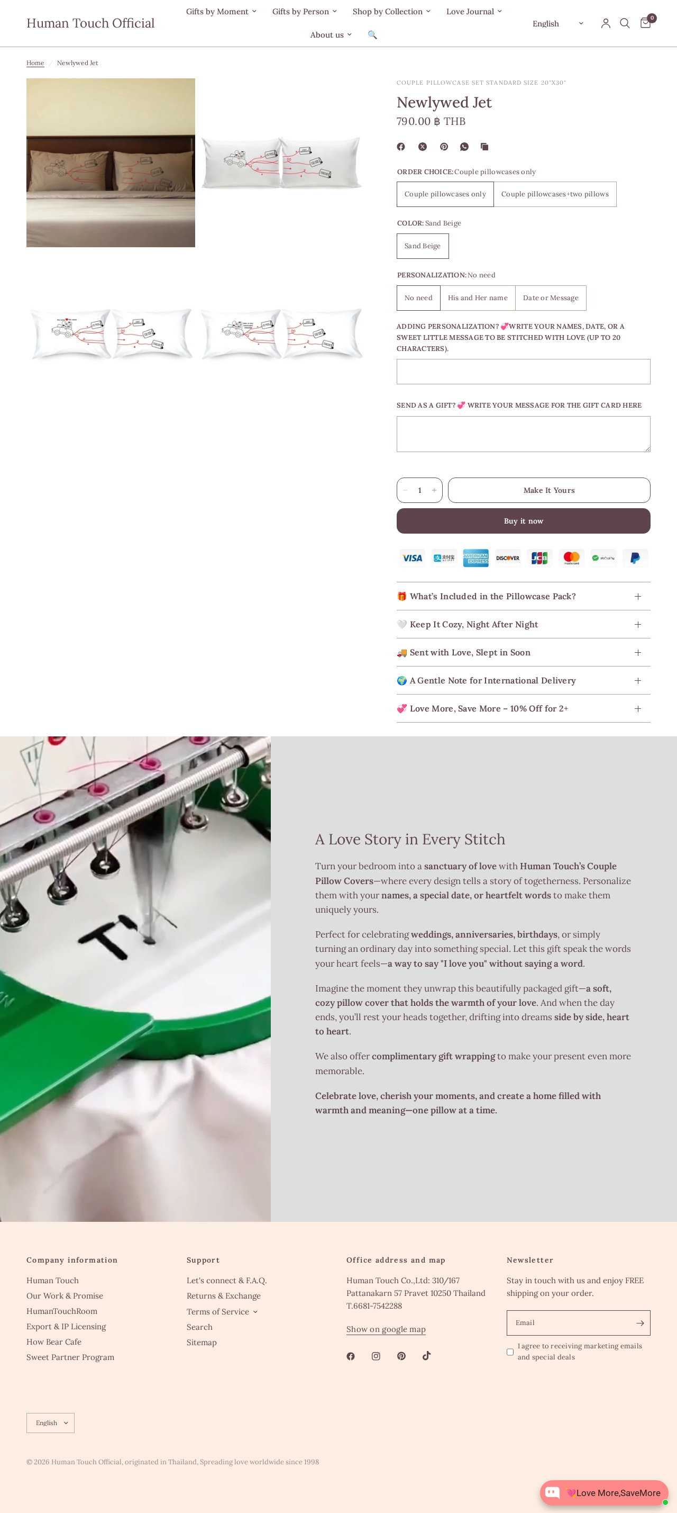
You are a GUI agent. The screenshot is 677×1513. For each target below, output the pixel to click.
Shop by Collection (388, 11)
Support (204, 1260)
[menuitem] (221, 11)
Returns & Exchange (224, 1296)
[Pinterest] (446, 146)
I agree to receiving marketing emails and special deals (580, 1351)
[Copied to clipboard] (486, 146)
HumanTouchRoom (61, 1311)
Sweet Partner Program (70, 1357)
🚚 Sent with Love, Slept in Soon (463, 652)
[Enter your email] (640, 1323)
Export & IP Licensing (66, 1326)
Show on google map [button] (386, 1329)
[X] (424, 146)
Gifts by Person (300, 11)
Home (35, 63)
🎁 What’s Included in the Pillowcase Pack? (486, 596)
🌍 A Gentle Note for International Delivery (486, 681)
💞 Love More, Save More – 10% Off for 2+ (482, 709)
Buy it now (524, 521)
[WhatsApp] (466, 146)
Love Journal (470, 11)
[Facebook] (403, 146)
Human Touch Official (90, 23)
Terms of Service (218, 1312)
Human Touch (52, 1280)
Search (200, 1327)
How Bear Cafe (53, 1342)
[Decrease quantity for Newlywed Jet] (405, 490)
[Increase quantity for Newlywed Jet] (434, 490)
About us (327, 35)
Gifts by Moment (217, 11)
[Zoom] (173, 101)
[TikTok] (434, 1355)
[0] (643, 23)
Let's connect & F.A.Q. (227, 1280)
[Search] (625, 23)
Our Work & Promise (64, 1296)
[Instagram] (383, 1356)
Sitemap (202, 1342)
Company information (72, 1260)
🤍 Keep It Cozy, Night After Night (467, 624)
